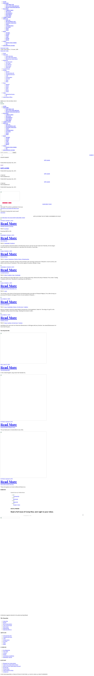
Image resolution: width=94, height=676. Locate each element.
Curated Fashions (5, 272)
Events (4, 654)
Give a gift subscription (12, 6)
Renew (4, 622)
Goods (7, 34)
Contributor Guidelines (8, 656)
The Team (8, 11)
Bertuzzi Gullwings (5, 304)
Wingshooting (25, 259)
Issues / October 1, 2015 (6, 283)
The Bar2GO (16, 496)
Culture (6, 259)
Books (7, 38)
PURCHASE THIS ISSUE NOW (9, 217)
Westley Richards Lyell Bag (7, 226)
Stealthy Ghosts (4, 320)
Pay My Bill (5, 667)
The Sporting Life (11, 21)
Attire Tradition (8, 275)
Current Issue (9, 10)
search (91, 155)
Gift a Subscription (7, 624)
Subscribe (6, 3)
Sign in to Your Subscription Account (12, 666)
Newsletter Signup (7, 657)
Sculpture (12, 243)
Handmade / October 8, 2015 (7, 267)
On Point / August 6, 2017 (7, 421)
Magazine (5, 8)
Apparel (8, 32)
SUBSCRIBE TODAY (47, 204)
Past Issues (9, 14)
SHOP (2, 165)
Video (7, 28)
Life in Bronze (4, 241)
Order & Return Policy (8, 670)
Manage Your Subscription (9, 663)
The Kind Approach (5, 370)
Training (20, 323)
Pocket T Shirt (16, 505)
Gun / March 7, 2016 (5, 299)
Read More (9, 223)
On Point (8, 27)
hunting (9, 323)
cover (5, 291)
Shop (4, 31)
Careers (5, 653)
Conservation (9, 25)
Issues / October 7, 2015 (6, 251)
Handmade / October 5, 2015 (7, 235)
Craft (7, 24)
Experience (11, 259)
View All (8, 20)
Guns (5, 307)
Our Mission (9, 13)
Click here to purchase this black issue (10, 208)
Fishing (16, 259)
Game (7, 37)
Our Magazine (6, 650)
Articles (5, 18)
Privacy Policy (6, 669)
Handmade (7, 243)
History (20, 259)
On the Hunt (20, 307)
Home (7, 35)
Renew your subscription (13, 7)
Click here (3, 212)
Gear (13, 275)
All (7, 44)
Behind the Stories (11, 42)
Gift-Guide (47, 160)
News (7, 30)
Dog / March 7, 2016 (5, 314)
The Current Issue (7, 625)
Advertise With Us (7, 629)
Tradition (26, 307)
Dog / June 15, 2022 (5, 364)
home (4, 1)
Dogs (5, 323)
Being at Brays (4, 256)
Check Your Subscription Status (10, 664)
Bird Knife (15, 499)
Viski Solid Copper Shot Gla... (7, 484)
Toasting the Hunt (11, 23)
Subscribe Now (10, 4)
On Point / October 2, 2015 (7, 220)
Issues (7, 40)
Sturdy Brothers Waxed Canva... (8, 427)
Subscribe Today (5, 48)
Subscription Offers (9, 45)
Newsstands (6, 628)
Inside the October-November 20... (9, 288)
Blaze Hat (15, 502)
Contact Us (5, 672)
